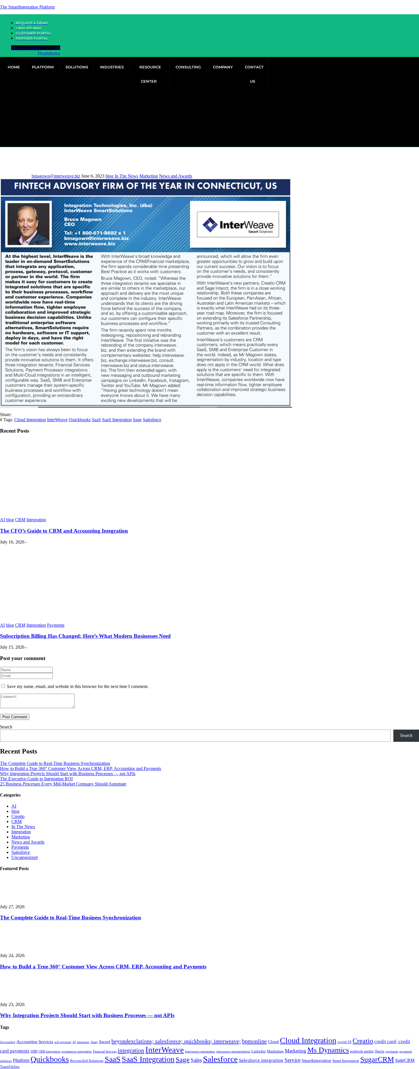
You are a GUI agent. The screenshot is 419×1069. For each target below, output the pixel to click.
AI (2, 519)
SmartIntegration (316, 1060)
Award (104, 1041)
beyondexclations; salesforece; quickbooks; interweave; (176, 1041)
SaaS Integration (117, 419)
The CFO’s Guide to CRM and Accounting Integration (64, 531)
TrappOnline (10, 1066)
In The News (126, 176)
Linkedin (258, 1051)
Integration (36, 519)
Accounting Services (35, 1041)
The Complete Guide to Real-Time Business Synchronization (55, 763)
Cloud (273, 1041)
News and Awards (175, 176)
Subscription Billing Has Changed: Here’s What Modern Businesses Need (85, 636)
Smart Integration (345, 1060)
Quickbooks (80, 419)
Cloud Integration (30, 419)
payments (392, 1051)
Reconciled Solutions (86, 1060)
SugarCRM (377, 1059)
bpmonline (254, 1041)
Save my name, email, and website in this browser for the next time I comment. (78, 686)
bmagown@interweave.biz (56, 176)
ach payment (62, 1042)
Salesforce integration (261, 1060)
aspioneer (83, 1042)
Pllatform (21, 1060)
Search (6, 726)
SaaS (96, 419)
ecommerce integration (77, 1051)
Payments (55, 625)
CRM (20, 519)
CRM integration (49, 1051)
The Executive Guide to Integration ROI (36, 778)
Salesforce (152, 419)
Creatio (18, 816)
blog (109, 176)
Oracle (380, 1051)
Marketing (148, 176)
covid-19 (344, 1042)
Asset (94, 1042)
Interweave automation (200, 1051)
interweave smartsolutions (233, 1051)
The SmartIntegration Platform (27, 7)
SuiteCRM (404, 1060)
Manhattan (275, 1051)
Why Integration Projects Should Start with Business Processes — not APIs (67, 773)
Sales (196, 1060)
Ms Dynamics (328, 1050)
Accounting (7, 1042)
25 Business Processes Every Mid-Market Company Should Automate (63, 783)
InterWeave (57, 419)
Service (292, 1060)
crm (33, 1050)
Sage (137, 419)
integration (131, 1050)
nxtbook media (361, 1051)
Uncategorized (24, 857)
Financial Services (105, 1051)
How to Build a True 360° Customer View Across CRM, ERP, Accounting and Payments (80, 768)
